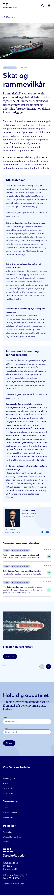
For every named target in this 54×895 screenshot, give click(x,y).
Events (6, 808)
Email (6, 728)
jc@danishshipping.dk (12, 532)
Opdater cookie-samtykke (13, 883)
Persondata (7, 832)
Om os (6, 774)
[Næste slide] (48, 666)
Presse (5, 783)
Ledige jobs (8, 793)
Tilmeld (9, 743)
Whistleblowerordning (12, 837)
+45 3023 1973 (10, 530)
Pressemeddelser (10, 813)
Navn (6, 718)
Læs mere (10, 656)
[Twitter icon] (42, 532)
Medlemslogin (9, 817)
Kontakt (6, 842)
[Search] (42, 5)
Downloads (8, 788)
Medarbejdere (9, 779)
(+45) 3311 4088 (11, 878)
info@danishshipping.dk (15, 875)
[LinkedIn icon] (47, 532)
